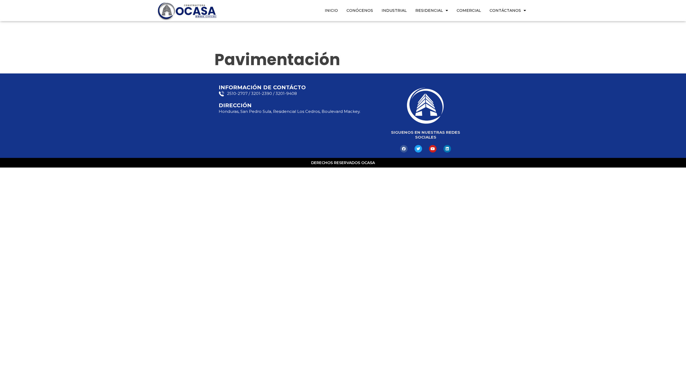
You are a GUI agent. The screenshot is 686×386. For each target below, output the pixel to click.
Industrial (394, 10)
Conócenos (359, 10)
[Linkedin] (447, 149)
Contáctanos (505, 10)
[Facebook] (404, 149)
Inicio (331, 10)
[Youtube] (433, 149)
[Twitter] (418, 149)
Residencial (429, 10)
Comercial (469, 10)
